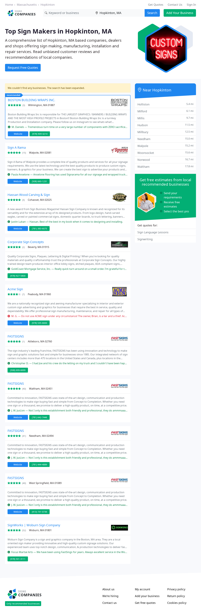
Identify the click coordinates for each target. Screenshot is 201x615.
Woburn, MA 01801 (40, 530)
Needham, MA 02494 (41, 436)
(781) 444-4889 (39, 464)
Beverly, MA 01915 (38, 247)
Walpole (165, 146)
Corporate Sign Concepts (26, 242)
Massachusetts (27, 4)
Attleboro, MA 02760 (40, 341)
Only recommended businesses (23, 603)
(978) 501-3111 (17, 558)
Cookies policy (176, 603)
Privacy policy (176, 589)
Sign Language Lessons (152, 232)
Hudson (165, 125)
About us (108, 589)
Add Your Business (179, 13)
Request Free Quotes (23, 67)
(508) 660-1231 (39, 181)
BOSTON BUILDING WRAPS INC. (31, 100)
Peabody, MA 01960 (39, 294)
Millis (165, 118)
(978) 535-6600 (39, 322)
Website (18, 133)
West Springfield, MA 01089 (45, 483)
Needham (165, 139)
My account (142, 589)
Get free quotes (145, 603)
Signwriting (145, 239)
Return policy (176, 596)
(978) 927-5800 (17, 275)
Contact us (109, 603)
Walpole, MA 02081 (40, 152)
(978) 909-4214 (39, 133)
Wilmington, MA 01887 (41, 105)
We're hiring (110, 596)
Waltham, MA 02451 (41, 388)
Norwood (165, 160)
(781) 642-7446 (39, 417)
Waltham (165, 166)
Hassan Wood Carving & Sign (29, 195)
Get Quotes (155, 4)
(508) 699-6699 (17, 370)
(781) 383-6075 (39, 228)
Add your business (147, 596)
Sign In (191, 4)
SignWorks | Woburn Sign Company (34, 525)
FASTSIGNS (16, 336)
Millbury (165, 132)
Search (152, 13)
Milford (165, 111)
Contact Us (175, 4)
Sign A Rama (17, 147)
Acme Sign (15, 289)
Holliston (165, 104)
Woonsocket (165, 153)
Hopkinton (48, 4)
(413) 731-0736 (39, 511)
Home (9, 4)
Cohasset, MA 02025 (40, 200)
